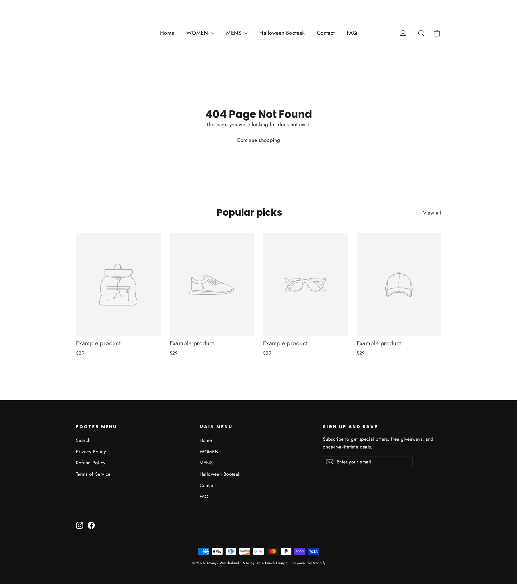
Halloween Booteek (282, 33)
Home (167, 33)
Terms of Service (93, 474)
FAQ (352, 33)
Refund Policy (91, 462)
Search (83, 440)
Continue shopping (258, 140)
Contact (326, 33)
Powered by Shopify (309, 563)
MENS (234, 33)
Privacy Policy (91, 451)
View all (432, 212)
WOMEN (198, 33)
